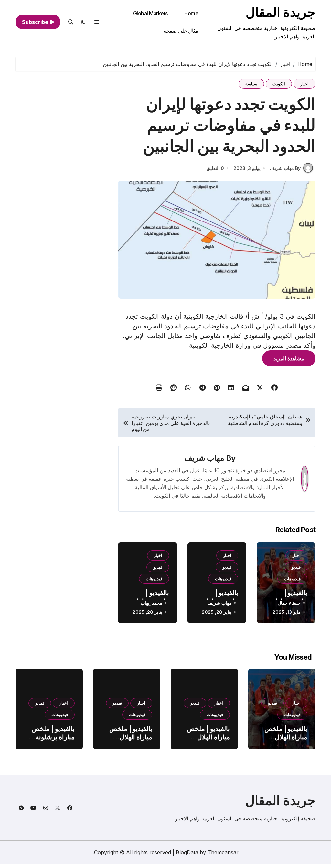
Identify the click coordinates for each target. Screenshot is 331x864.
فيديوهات (292, 578)
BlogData (187, 852)
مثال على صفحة (181, 30)
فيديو (296, 567)
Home (191, 13)
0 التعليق (215, 168)
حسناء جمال (289, 603)
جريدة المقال (280, 12)
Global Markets (150, 13)
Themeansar (223, 852)
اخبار (304, 83)
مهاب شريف (204, 458)
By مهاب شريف (285, 168)
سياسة (251, 83)
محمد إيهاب (151, 603)
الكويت (278, 83)
